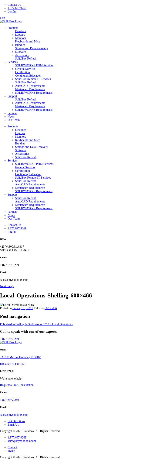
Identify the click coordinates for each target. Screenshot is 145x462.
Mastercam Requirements (30, 89)
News (11, 116)
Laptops (20, 34)
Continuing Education (28, 75)
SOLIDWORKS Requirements (33, 92)
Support (12, 96)
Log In (12, 11)
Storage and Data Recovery (31, 48)
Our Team (14, 120)
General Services (25, 68)
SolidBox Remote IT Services (33, 79)
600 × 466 (51, 308)
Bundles (20, 44)
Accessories (22, 55)
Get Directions (16, 421)
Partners (12, 113)
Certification (22, 72)
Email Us (13, 424)
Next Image (7, 286)
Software (20, 51)
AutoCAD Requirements (30, 85)
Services (13, 62)
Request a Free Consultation (17, 385)
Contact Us (14, 4)
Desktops (20, 31)
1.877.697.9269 (17, 8)
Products (13, 27)
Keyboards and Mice (27, 41)
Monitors (20, 38)
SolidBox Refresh (25, 58)
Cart (2, 18)
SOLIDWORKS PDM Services (34, 65)
